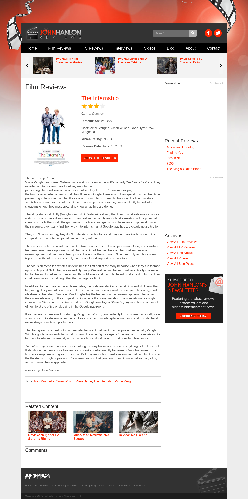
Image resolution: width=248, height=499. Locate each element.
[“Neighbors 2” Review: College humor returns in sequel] (47, 422)
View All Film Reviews (182, 242)
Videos (150, 48)
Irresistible (174, 158)
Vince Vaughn (124, 381)
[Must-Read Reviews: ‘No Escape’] (92, 422)
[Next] (221, 65)
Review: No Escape (133, 435)
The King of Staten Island (184, 169)
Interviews (123, 48)
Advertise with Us (172, 83)
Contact (213, 48)
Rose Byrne (84, 381)
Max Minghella (44, 381)
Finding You (175, 152)
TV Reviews (93, 48)
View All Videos (177, 258)
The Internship (100, 98)
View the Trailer (99, 158)
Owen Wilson (65, 381)
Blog (170, 48)
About (191, 48)
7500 (170, 163)
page (130, 190)
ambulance (84, 186)
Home (32, 48)
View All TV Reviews (181, 247)
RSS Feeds (125, 485)
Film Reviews (59, 48)
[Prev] (27, 65)
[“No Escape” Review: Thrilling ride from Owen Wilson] (138, 422)
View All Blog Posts (180, 263)
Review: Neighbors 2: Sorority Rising (44, 437)
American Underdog (180, 147)
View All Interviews (180, 252)
